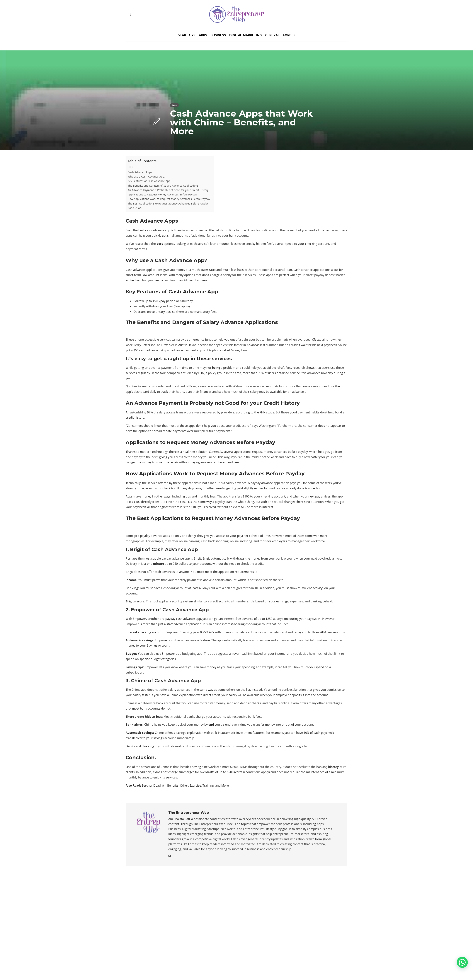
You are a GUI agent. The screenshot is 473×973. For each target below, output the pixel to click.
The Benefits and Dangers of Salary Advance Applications (163, 185)
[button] (462, 962)
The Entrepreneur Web (335, 959)
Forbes (289, 35)
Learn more (139, 931)
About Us (287, 964)
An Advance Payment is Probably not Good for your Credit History (168, 190)
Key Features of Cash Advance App (149, 181)
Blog (302, 964)
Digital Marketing (245, 35)
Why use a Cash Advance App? (146, 176)
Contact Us (338, 964)
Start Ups (186, 35)
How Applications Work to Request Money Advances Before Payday (169, 199)
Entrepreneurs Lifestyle (313, 909)
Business (218, 35)
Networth (313, 928)
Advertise (317, 964)
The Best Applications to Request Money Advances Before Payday (168, 203)
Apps (203, 35)
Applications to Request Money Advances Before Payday (162, 194)
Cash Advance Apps (140, 172)
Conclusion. (135, 208)
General (272, 35)
